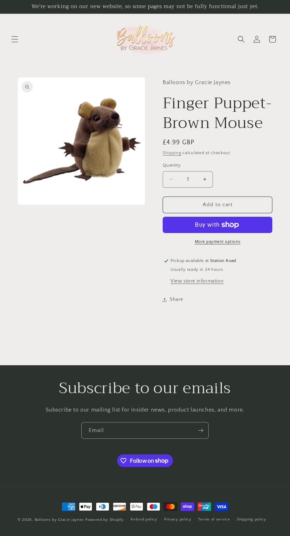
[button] (15, 39)
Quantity (172, 165)
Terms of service (214, 519)
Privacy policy (177, 519)
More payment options (217, 241)
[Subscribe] (200, 430)
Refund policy (143, 519)
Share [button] (176, 299)
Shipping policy (251, 519)
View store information (197, 281)
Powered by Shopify (104, 520)
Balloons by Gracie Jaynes (59, 520)
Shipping (172, 153)
